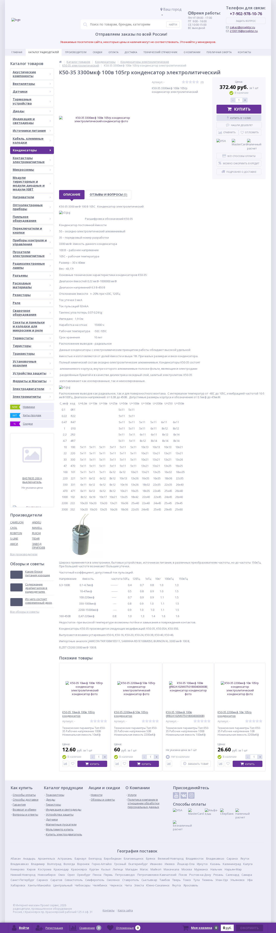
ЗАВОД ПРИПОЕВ (38, 546)
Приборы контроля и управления (30, 242)
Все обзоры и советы (24, 612)
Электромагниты (27, 396)
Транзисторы (24, 354)
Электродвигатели (28, 389)
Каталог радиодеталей (43, 52)
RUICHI (36, 533)
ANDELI (36, 522)
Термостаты (23, 338)
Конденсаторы (25, 150)
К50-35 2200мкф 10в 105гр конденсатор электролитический (235, 715)
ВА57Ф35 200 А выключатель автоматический (32, 480)
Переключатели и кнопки (27, 230)
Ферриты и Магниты (30, 381)
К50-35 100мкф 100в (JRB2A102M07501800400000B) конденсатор (185, 715)
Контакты (244, 52)
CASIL (13, 528)
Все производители (23, 554)
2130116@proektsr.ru (244, 31)
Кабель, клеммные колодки (28, 140)
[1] (183, 82)
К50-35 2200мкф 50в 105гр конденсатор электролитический (131, 715)
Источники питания (29, 130)
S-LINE (14, 538)
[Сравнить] (65, 764)
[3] (190, 82)
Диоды (18, 111)
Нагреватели (23, 197)
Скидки (97, 52)
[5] (197, 82)
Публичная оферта (219, 52)
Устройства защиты (29, 373)
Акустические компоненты (24, 74)
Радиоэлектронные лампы (29, 265)
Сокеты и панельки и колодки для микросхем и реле (29, 326)
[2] (187, 82)
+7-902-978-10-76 (246, 13)
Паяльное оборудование (24, 219)
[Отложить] (73, 764)
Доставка (131, 52)
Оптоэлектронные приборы (28, 207)
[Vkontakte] (183, 795)
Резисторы (22, 295)
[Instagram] (191, 795)
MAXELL (37, 528)
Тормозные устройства (22, 101)
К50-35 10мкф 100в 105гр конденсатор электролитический (78, 715)
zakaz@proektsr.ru (242, 27)
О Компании (192, 52)
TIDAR (36, 538)
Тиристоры (22, 346)
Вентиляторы (24, 84)
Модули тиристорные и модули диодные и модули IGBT (29, 184)
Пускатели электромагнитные (29, 254)
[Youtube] (176, 795)
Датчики (20, 91)
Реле (16, 303)
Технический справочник (160, 52)
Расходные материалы (22, 285)
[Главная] (60, 62)
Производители (75, 52)
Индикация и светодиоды (24, 121)
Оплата (113, 52)
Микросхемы (23, 170)
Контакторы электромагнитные (29, 160)
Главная (16, 52)
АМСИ (14, 544)
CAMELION (17, 522)
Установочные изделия (24, 363)
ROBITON (16, 533)
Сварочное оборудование (24, 313)
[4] (194, 82)
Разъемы (20, 275)
